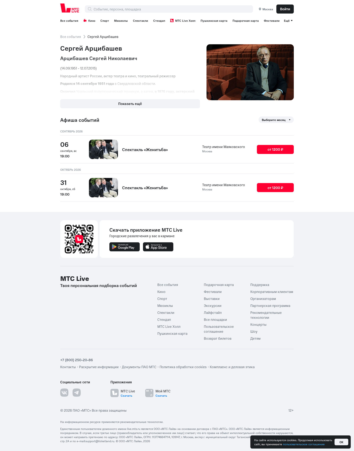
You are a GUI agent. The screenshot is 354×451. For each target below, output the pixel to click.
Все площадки (215, 319)
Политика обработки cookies (183, 366)
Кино (91, 20)
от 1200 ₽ (275, 149)
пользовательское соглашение (304, 444)
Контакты (68, 366)
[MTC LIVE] (69, 8)
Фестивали (272, 20)
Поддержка (259, 284)
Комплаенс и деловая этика (232, 366)
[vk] (64, 392)
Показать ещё (130, 103)
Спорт (104, 20)
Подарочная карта (246, 20)
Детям (255, 338)
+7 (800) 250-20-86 (76, 359)
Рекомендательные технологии (266, 315)
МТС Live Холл (185, 20)
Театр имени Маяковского (223, 146)
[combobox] (173, 9)
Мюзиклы (121, 20)
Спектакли (140, 20)
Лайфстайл (213, 312)
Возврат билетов (217, 338)
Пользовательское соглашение (219, 329)
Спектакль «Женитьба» (145, 149)
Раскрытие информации (99, 366)
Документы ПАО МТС (139, 366)
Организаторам (263, 298)
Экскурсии (212, 305)
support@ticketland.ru (99, 441)
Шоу (254, 331)
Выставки (212, 298)
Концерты (258, 324)
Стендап (159, 20)
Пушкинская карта (214, 20)
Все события (69, 20)
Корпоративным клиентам (271, 291)
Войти (285, 8)
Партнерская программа (270, 305)
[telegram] (77, 392)
